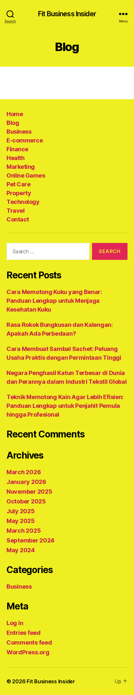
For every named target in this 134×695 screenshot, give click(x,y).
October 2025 (26, 501)
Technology (23, 201)
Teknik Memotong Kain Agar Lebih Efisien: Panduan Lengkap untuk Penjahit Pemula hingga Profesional (65, 406)
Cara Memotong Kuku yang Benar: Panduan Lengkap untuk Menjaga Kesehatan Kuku (54, 300)
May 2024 (21, 550)
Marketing (21, 166)
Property (19, 193)
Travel (15, 210)
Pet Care (18, 184)
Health (15, 157)
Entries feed (24, 632)
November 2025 (29, 491)
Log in (15, 623)
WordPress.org (28, 652)
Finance (17, 149)
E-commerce (25, 140)
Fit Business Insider (67, 13)
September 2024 (30, 540)
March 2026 (24, 472)
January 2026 (26, 481)
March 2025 (24, 530)
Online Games (26, 175)
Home (15, 114)
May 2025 (21, 520)
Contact (18, 219)
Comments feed (29, 642)
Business (19, 131)
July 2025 (21, 511)
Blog (13, 122)
